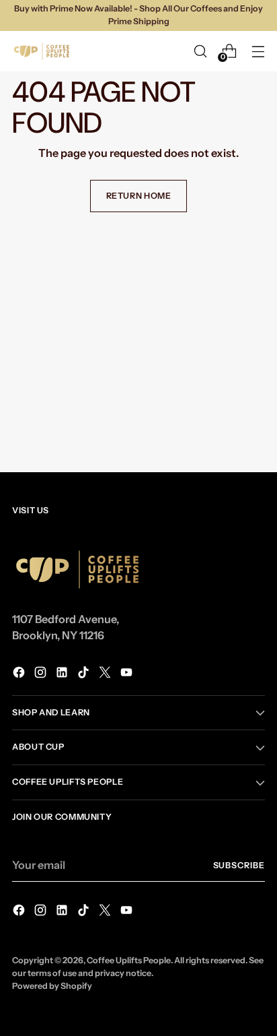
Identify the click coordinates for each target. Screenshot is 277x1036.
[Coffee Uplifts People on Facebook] (20, 674)
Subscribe (239, 865)
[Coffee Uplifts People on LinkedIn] (63, 674)
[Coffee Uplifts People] (42, 51)
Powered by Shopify (52, 986)
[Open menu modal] (258, 51)
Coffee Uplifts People (129, 960)
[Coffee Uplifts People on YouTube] (128, 674)
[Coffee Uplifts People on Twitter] (106, 674)
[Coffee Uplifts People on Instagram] (42, 674)
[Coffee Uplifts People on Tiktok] (85, 674)
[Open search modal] (200, 51)
